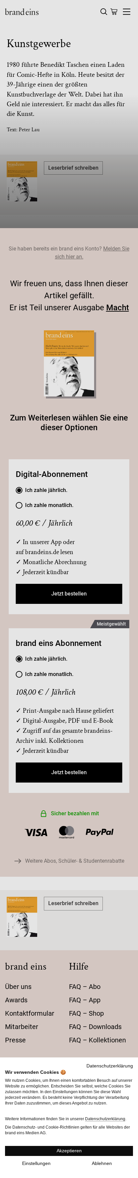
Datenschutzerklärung (109, 1065)
